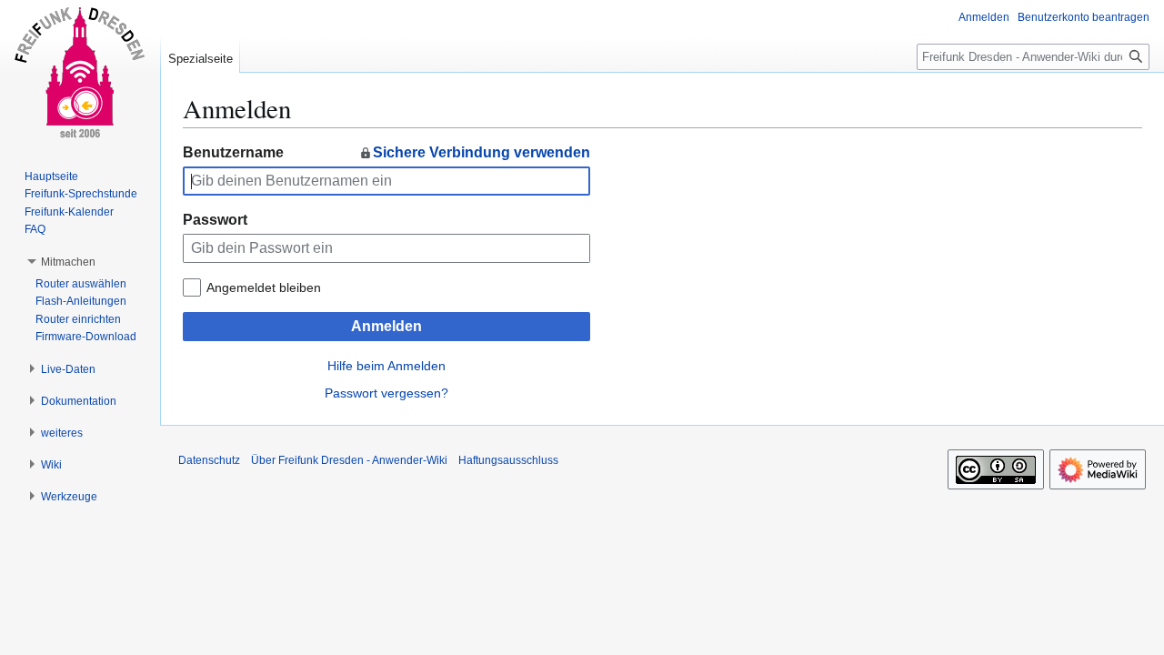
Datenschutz (209, 460)
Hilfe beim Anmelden (386, 365)
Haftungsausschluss (508, 460)
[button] (68, 262)
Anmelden (386, 326)
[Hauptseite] (80, 73)
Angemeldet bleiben (263, 287)
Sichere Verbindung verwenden (481, 152)
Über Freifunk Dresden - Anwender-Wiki (349, 460)
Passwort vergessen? (386, 393)
